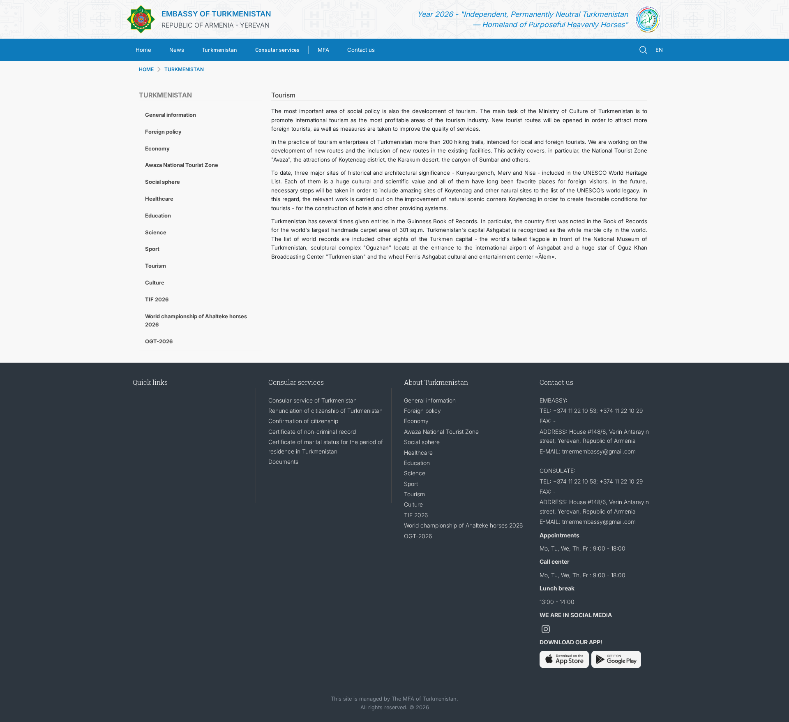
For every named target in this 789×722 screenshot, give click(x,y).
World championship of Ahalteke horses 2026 (196, 320)
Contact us (361, 49)
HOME (146, 69)
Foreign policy (163, 131)
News (176, 49)
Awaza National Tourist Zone (181, 165)
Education (158, 215)
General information (170, 114)
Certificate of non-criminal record (312, 431)
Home (143, 49)
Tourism (155, 265)
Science (155, 232)
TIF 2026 (156, 299)
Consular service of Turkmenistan (312, 400)
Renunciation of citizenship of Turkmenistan (325, 410)
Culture (154, 282)
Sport (152, 248)
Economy (157, 148)
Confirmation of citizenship (303, 420)
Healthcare (159, 198)
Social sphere (162, 181)
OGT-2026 (159, 341)
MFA (323, 49)
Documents (283, 461)
